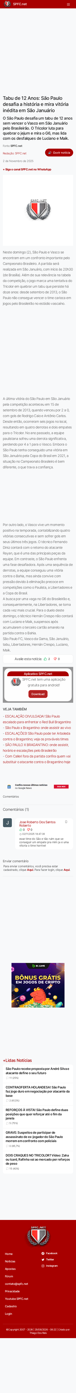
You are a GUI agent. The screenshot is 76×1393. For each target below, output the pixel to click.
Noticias (10, 1261)
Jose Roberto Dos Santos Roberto (37, 823)
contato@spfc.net (16, 1284)
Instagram (52, 1265)
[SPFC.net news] (38, 786)
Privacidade (12, 1291)
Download (37, 694)
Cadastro (11, 1306)
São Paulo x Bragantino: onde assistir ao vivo (38, 728)
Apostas (10, 1269)
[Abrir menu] (68, 4)
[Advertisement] (38, 49)
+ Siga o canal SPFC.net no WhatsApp (27, 169)
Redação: (14, 153)
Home (9, 1254)
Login (8, 1313)
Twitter (50, 1259)
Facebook (51, 1253)
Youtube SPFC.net (16, 1299)
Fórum (9, 1276)
